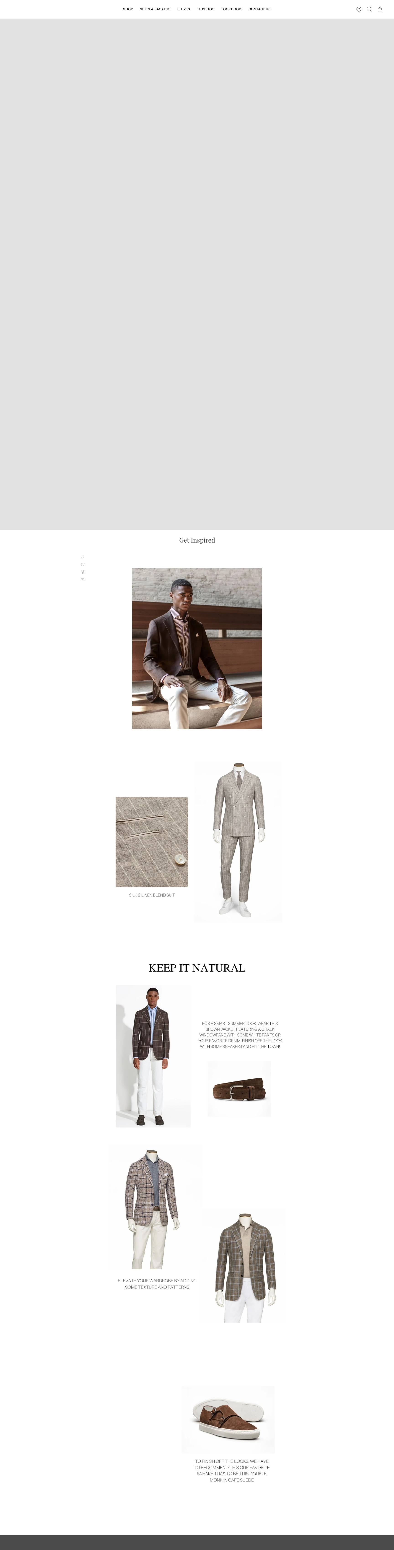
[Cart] (380, 9)
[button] (128, 9)
